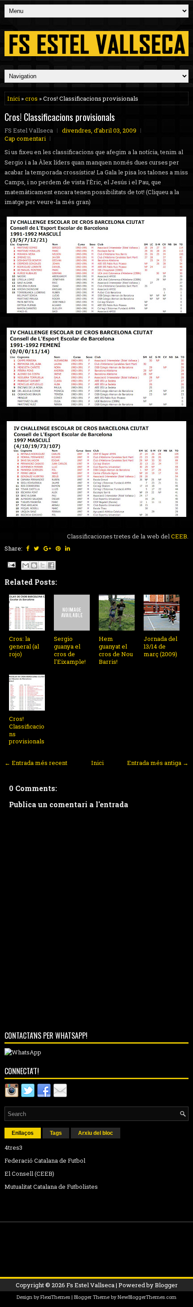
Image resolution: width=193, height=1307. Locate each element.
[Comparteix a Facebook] (51, 565)
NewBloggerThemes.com (147, 1297)
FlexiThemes (55, 1297)
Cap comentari (25, 138)
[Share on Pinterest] (58, 548)
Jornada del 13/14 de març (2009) (160, 646)
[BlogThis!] (34, 565)
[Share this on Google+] (47, 548)
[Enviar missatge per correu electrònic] (10, 564)
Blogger (166, 1285)
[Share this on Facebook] (27, 548)
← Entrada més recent (35, 763)
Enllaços (23, 1133)
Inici (13, 98)
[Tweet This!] (36, 548)
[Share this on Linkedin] (67, 548)
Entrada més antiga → (158, 763)
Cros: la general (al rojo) (24, 646)
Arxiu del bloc (95, 1133)
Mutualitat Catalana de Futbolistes (51, 1187)
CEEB (179, 536)
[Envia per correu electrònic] (25, 565)
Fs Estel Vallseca (90, 1285)
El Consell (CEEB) (29, 1173)
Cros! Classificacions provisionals (59, 117)
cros (31, 98)
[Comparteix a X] (42, 565)
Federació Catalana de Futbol (44, 1160)
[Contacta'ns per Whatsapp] (22, 1052)
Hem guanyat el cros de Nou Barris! (116, 650)
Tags (56, 1133)
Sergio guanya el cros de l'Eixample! (70, 650)
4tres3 (13, 1147)
